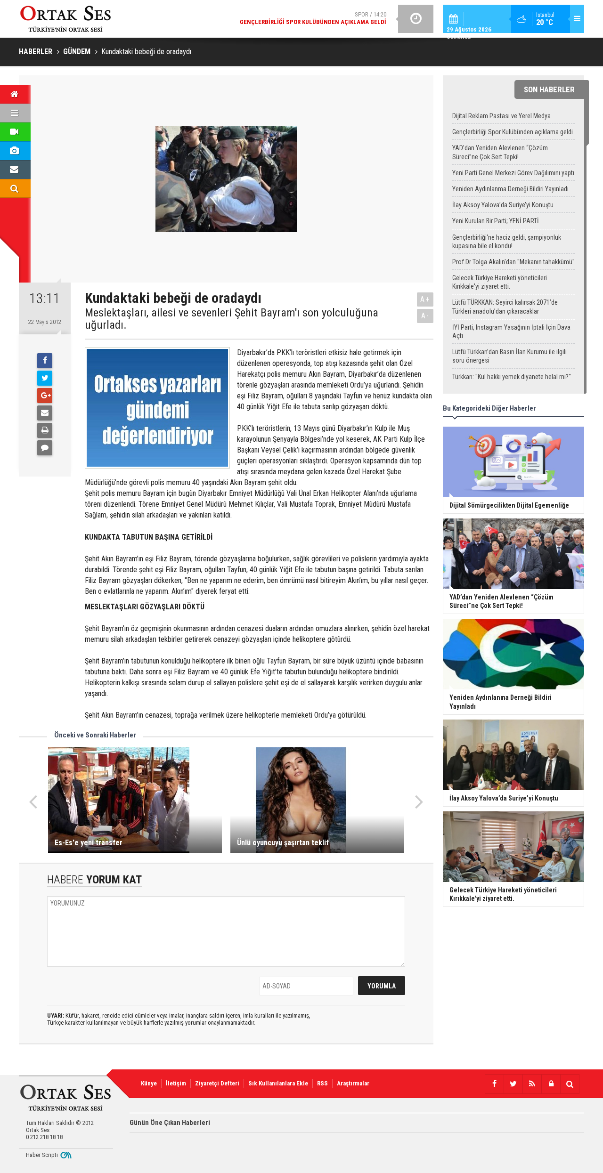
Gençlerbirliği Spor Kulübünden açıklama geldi (512, 132)
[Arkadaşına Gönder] (44, 413)
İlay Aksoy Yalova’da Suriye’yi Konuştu (503, 205)
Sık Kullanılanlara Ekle (278, 1083)
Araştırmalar (353, 1083)
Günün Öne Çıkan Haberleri (170, 1122)
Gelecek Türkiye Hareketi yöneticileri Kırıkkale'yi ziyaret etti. (499, 282)
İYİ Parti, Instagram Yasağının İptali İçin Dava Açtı (511, 332)
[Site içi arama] (569, 1084)
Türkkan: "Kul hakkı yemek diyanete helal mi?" (511, 376)
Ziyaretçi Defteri (217, 1083)
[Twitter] (44, 378)
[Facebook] (44, 360)
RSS (322, 1083)
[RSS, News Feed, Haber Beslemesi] (531, 1084)
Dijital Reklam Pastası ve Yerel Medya (501, 116)
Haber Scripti (42, 1154)
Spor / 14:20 (313, 18)
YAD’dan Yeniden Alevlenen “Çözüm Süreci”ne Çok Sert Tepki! (500, 152)
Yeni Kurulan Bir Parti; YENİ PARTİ (495, 221)
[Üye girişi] (550, 1084)
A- (425, 315)
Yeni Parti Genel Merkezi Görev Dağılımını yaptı (513, 173)
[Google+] (44, 395)
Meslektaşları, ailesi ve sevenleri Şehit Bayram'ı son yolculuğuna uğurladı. (231, 319)
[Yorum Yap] (44, 447)
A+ (425, 299)
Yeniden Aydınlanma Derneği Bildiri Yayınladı (510, 189)
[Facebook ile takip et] (494, 1084)
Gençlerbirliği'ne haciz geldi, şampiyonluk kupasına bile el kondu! (506, 242)
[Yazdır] (44, 430)
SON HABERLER (549, 89)
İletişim (176, 1083)
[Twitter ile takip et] (513, 1084)
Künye (149, 1083)
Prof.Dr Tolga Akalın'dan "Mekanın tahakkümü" (513, 262)
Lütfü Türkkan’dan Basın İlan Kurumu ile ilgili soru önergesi (509, 356)
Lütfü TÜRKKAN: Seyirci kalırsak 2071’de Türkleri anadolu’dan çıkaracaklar (505, 307)
